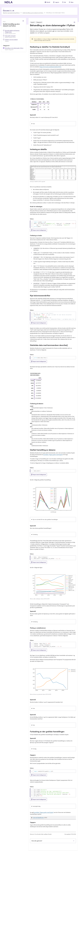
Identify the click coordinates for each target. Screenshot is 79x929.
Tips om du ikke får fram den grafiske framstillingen (45, 519)
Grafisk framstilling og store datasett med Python (33, 12)
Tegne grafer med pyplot (10, 35)
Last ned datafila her (38, 817)
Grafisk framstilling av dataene (42, 450)
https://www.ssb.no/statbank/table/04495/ (50, 67)
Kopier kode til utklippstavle (39, 230)
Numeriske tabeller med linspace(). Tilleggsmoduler (12, 31)
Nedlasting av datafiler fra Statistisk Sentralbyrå (50, 47)
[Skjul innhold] (23, 20)
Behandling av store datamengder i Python (14, 48)
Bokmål (48, 2)
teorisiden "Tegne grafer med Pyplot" (53, 454)
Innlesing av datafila (38, 149)
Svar (34, 123)
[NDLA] (8, 2)
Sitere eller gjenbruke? (36, 840)
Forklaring (35, 534)
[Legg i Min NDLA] (74, 22)
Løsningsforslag (36, 806)
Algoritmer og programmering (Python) (11, 12)
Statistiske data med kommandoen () (49, 345)
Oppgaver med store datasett (11, 39)
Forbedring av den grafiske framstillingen (47, 731)
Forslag (34, 748)
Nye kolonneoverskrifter (40, 295)
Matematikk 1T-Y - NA (8, 10)
